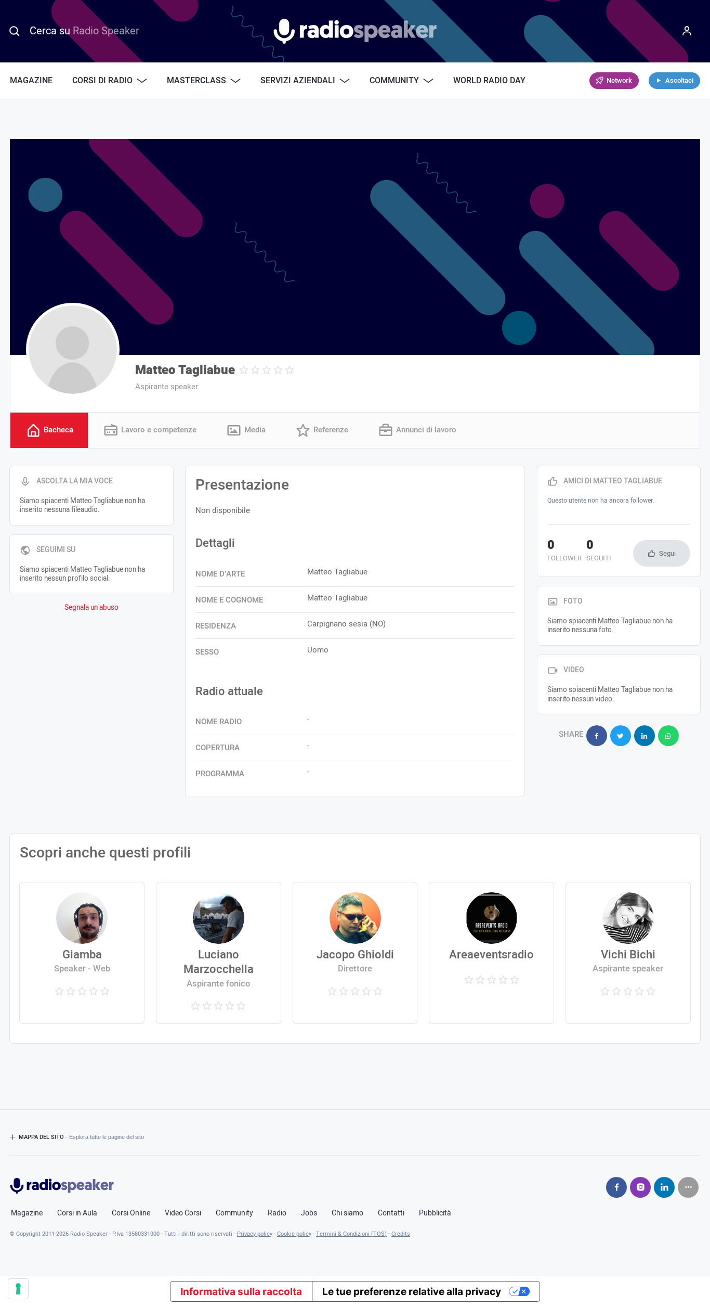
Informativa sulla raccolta (241, 1292)
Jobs (309, 1213)
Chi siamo (347, 1213)
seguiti (598, 551)
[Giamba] (82, 952)
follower (564, 551)
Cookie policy (294, 1233)
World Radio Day (489, 80)
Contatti (391, 1213)
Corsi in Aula (77, 1213)
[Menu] (687, 31)
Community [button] (394, 80)
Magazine (31, 80)
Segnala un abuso (91, 608)
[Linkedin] (664, 1187)
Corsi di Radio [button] (102, 80)
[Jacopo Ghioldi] (355, 952)
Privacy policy (254, 1233)
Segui (667, 553)
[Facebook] (616, 1187)
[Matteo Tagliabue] (73, 349)
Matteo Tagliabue (185, 370)
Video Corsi (183, 1213)
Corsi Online (131, 1213)
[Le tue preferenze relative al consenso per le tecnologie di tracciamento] (18, 1289)
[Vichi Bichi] (628, 952)
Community (234, 1213)
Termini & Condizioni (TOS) (351, 1233)
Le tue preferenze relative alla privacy (411, 1292)
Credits (400, 1233)
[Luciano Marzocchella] (218, 952)
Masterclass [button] (196, 80)
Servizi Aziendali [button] (297, 80)
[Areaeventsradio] (491, 952)
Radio (277, 1213)
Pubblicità (435, 1213)
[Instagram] (640, 1187)
